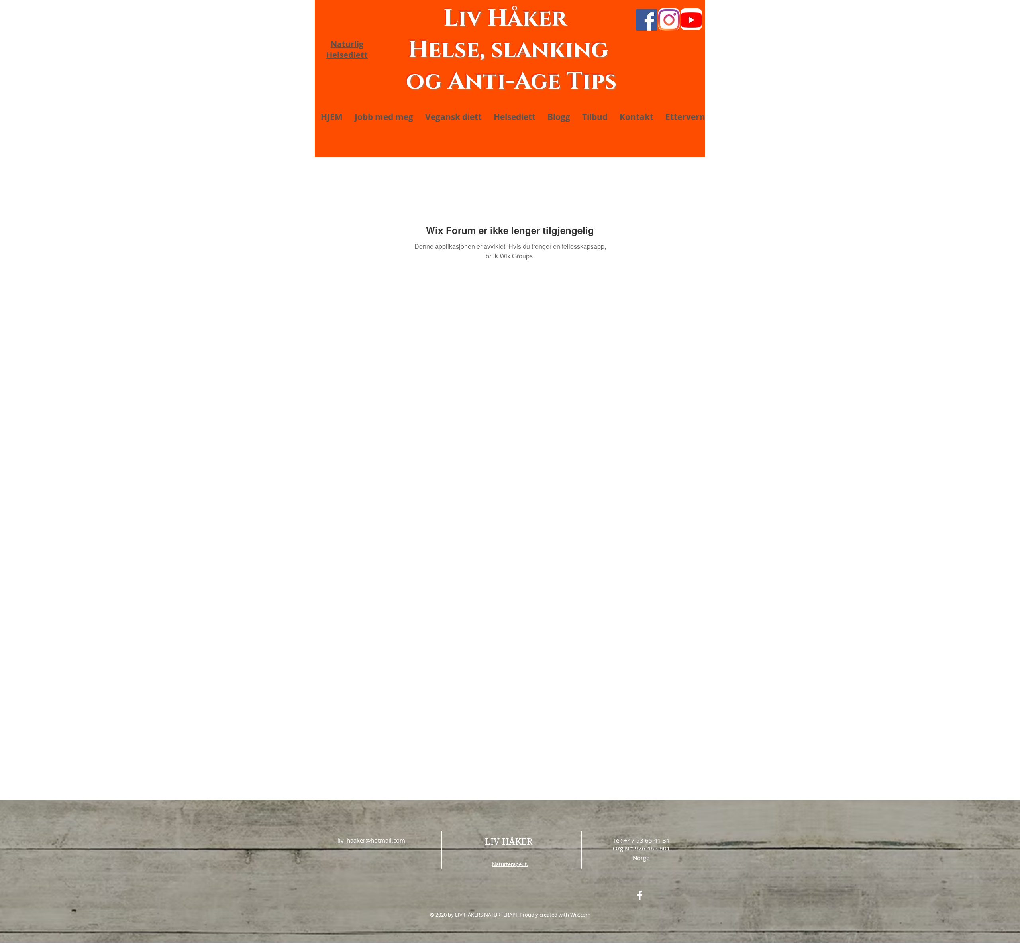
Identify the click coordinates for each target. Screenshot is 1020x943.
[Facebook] (646, 20)
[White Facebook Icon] (640, 895)
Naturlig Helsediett (347, 49)
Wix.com (580, 914)
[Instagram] (669, 20)
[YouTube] (691, 20)
